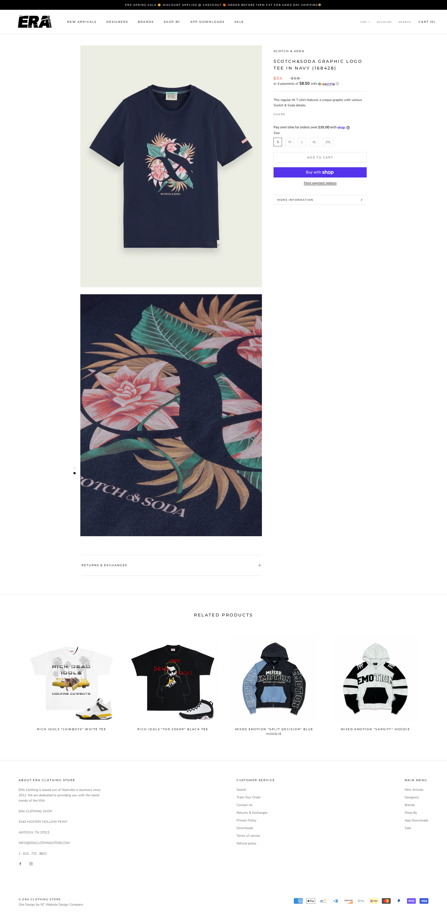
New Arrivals (82, 21)
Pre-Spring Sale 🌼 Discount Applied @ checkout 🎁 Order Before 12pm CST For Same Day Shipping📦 (223, 5)
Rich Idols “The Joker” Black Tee (172, 729)
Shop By (172, 21)
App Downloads (207, 21)
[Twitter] (295, 113)
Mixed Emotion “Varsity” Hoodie (375, 729)
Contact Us (245, 805)
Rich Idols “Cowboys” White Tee (71, 729)
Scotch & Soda (289, 51)
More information (295, 199)
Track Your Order (249, 797)
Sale (239, 21)
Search (405, 21)
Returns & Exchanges (104, 565)
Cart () (427, 21)
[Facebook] (289, 113)
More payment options (320, 183)
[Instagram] (31, 863)
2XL (328, 142)
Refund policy (246, 843)
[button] (320, 84)
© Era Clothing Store (40, 899)
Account (384, 21)
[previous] (14, 683)
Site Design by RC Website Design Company (51, 904)
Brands (146, 21)
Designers (117, 21)
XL (314, 142)
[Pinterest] (301, 113)
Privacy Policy (246, 820)
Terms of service (248, 835)
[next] (432, 683)
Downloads (245, 828)
